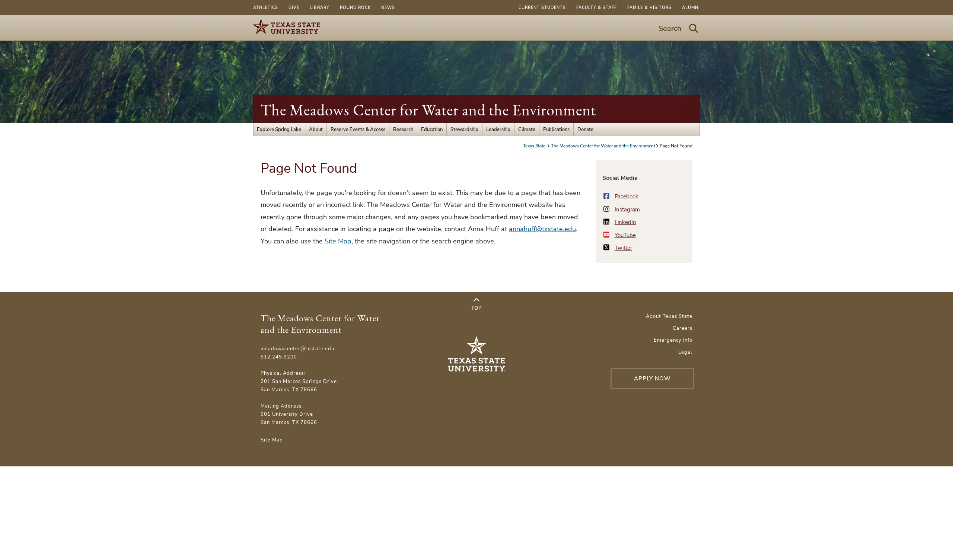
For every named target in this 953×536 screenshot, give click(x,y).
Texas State (534, 146)
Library (319, 7)
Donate (585, 129)
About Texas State (669, 316)
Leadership (498, 129)
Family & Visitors (649, 7)
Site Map (338, 241)
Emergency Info (673, 340)
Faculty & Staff (596, 7)
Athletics (265, 7)
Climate (526, 129)
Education (432, 129)
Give (294, 7)
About (316, 129)
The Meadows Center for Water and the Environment (428, 110)
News (388, 7)
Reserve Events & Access (358, 129)
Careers (682, 328)
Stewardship (464, 129)
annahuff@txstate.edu (542, 228)
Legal (685, 352)
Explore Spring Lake (279, 129)
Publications (556, 129)
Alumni (691, 7)
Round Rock (355, 7)
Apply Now (652, 378)
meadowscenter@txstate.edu (297, 348)
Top (476, 308)
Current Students (542, 7)
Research (403, 129)
